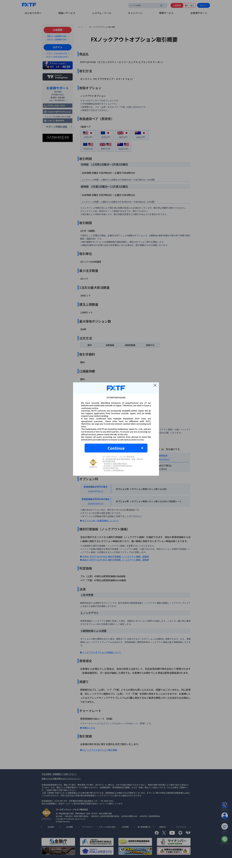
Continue (116, 448)
